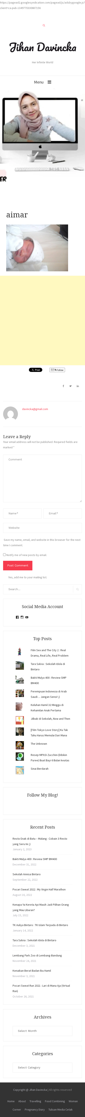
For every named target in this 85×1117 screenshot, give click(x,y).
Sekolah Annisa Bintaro (27, 874)
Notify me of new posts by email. (26, 555)
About (22, 1101)
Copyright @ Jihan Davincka (30, 1090)
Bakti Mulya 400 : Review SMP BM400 (35, 859)
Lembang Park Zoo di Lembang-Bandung (37, 955)
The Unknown (39, 743)
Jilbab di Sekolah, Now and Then (50, 719)
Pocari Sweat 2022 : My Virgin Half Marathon (39, 889)
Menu (39, 82)
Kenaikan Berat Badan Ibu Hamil (32, 970)
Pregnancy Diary (35, 1109)
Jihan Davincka (42, 47)
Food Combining (55, 1101)
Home (11, 1101)
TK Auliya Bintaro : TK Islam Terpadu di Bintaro (40, 925)
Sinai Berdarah (39, 768)
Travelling (35, 1101)
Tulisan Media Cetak (60, 1109)
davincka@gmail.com (35, 409)
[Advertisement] (42, 320)
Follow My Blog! (42, 795)
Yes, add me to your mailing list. (27, 577)
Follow (60, 370)
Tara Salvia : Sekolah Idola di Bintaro (34, 940)
